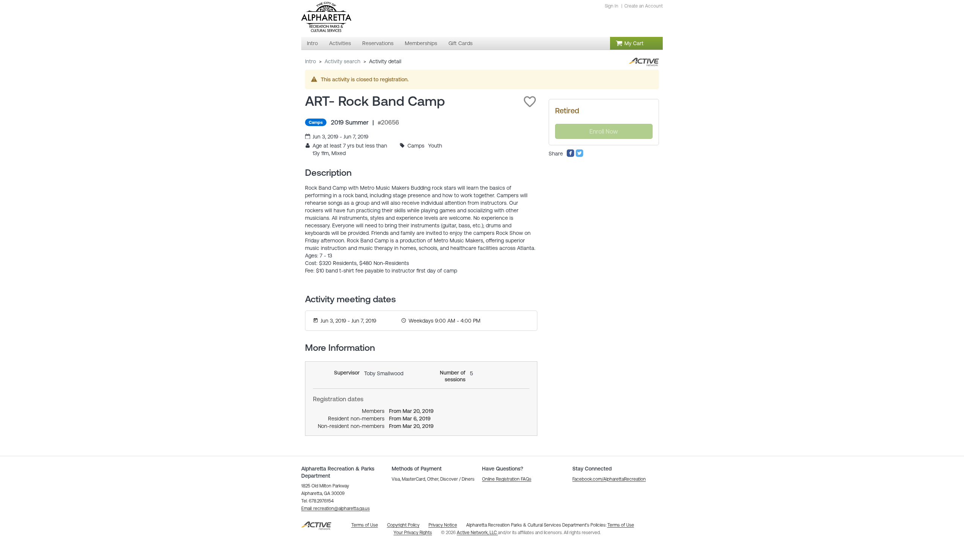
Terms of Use (620, 525)
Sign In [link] (611, 6)
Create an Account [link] (643, 6)
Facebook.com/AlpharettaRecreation (609, 479)
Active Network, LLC (477, 532)
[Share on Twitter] (579, 155)
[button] (530, 102)
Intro (310, 61)
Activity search (342, 61)
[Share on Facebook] (570, 155)
